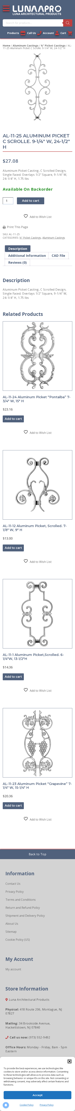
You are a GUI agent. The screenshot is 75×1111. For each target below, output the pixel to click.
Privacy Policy (47, 1104)
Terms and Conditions (20, 900)
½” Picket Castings (53, 45)
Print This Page (17, 227)
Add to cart (30, 200)
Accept (38, 1095)
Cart (63, 33)
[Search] (67, 23)
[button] (69, 1061)
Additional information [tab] (27, 255)
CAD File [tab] (58, 255)
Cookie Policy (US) (17, 940)
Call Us (31, 33)
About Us (11, 924)
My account (13, 969)
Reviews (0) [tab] (17, 262)
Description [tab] (17, 248)
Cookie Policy (26, 1104)
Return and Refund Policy (22, 908)
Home (6, 45)
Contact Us (12, 884)
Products (13, 33)
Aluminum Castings (25, 45)
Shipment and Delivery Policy (25, 916)
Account (48, 33)
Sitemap (11, 932)
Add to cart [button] (13, 419)
